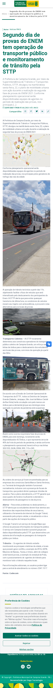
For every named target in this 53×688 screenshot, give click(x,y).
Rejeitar (26, 643)
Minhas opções (26, 649)
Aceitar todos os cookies (26, 635)
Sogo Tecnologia (35, 680)
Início (4, 14)
